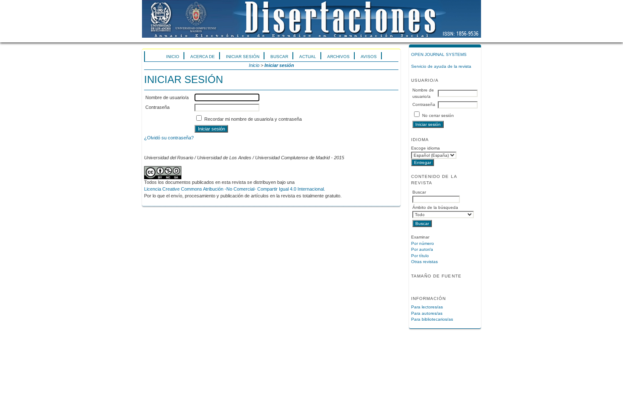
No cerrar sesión (438, 115)
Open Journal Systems (439, 54)
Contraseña (423, 104)
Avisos (369, 56)
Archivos (338, 56)
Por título (420, 255)
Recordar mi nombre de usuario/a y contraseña (253, 119)
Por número (422, 243)
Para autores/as (426, 313)
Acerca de (202, 56)
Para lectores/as (427, 307)
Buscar (279, 56)
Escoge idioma (425, 148)
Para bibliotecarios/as (432, 319)
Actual (307, 56)
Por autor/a (422, 249)
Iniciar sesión (242, 56)
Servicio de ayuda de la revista (441, 66)
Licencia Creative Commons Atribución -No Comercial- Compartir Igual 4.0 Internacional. (234, 188)
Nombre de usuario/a (167, 97)
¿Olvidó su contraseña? (169, 137)
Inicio (172, 56)
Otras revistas (424, 261)
